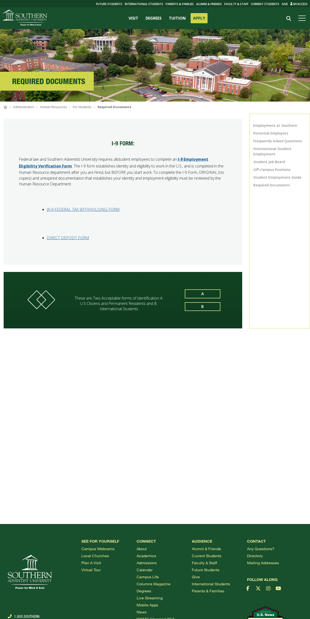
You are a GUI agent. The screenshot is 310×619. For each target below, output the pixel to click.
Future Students (205, 569)
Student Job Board (269, 161)
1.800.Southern (26, 616)
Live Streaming (150, 597)
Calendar (145, 569)
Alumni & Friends (209, 4)
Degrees (144, 590)
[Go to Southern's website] (24, 18)
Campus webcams (98, 548)
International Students (144, 4)
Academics (146, 555)
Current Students (265, 4)
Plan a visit (91, 562)
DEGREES (154, 18)
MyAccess (300, 4)
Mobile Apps (147, 605)
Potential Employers (270, 133)
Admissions (147, 562)
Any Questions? (260, 548)
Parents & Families (180, 4)
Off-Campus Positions (271, 169)
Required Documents (271, 185)
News (142, 612)
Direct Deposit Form (68, 237)
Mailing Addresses (263, 562)
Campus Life (148, 576)
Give (285, 4)
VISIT (133, 18)
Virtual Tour (91, 569)
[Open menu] (303, 18)
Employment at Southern (275, 125)
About (142, 548)
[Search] (288, 18)
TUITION (177, 18)
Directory (255, 555)
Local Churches (95, 555)
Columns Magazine (153, 583)
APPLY (199, 18)
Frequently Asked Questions (277, 141)
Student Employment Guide (277, 177)
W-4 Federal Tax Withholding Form (83, 209)
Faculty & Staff (236, 4)
